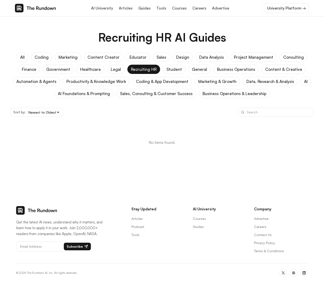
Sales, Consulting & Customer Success (156, 93)
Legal (116, 69)
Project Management (253, 57)
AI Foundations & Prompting (84, 93)
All (22, 57)
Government (58, 69)
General (199, 69)
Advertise (220, 8)
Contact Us (263, 235)
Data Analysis (211, 57)
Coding (42, 57)
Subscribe (75, 246)
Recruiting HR (144, 69)
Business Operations (236, 69)
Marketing (68, 57)
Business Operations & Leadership (234, 93)
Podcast (137, 227)
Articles (126, 8)
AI (306, 81)
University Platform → (286, 8)
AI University (102, 8)
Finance (29, 69)
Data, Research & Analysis (270, 81)
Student (174, 69)
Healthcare (90, 69)
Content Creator (104, 57)
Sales (161, 57)
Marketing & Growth (217, 81)
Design (182, 57)
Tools (161, 8)
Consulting (293, 57)
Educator (138, 57)
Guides (144, 8)
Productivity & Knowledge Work (96, 81)
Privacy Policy (264, 243)
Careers (199, 8)
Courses (179, 8)
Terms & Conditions (269, 251)
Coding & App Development (162, 81)
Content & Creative (283, 69)
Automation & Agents (36, 81)
